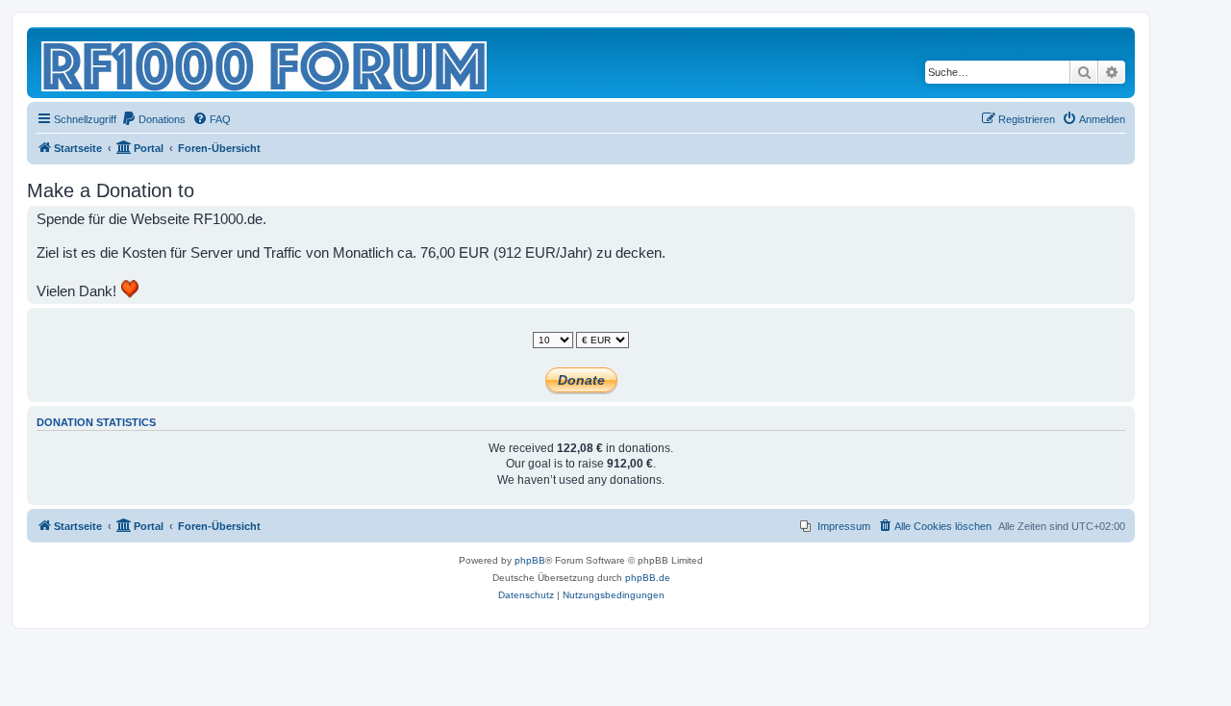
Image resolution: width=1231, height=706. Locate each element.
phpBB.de (647, 577)
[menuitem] (153, 119)
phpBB (530, 560)
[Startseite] (265, 62)
